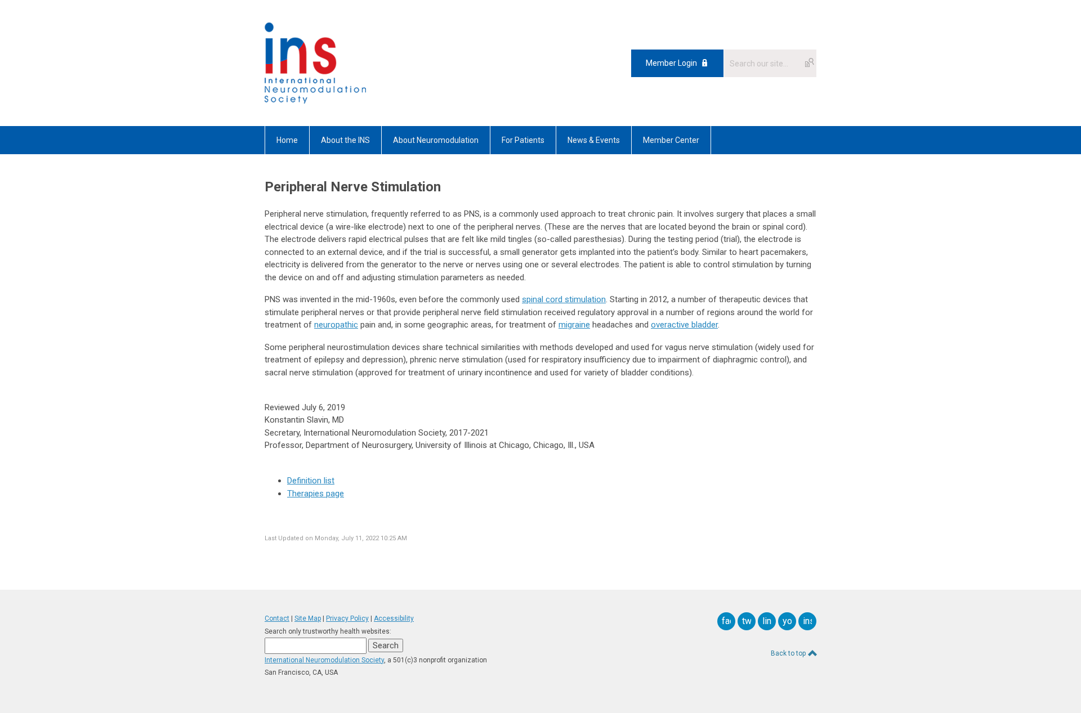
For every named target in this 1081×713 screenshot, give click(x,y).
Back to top (789, 653)
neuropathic (336, 325)
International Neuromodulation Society (324, 660)
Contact (277, 618)
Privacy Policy (347, 618)
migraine (574, 325)
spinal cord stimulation (564, 299)
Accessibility (394, 618)
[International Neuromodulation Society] (315, 101)
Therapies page (315, 493)
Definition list (310, 481)
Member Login (671, 63)
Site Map (307, 618)
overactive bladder (684, 325)
